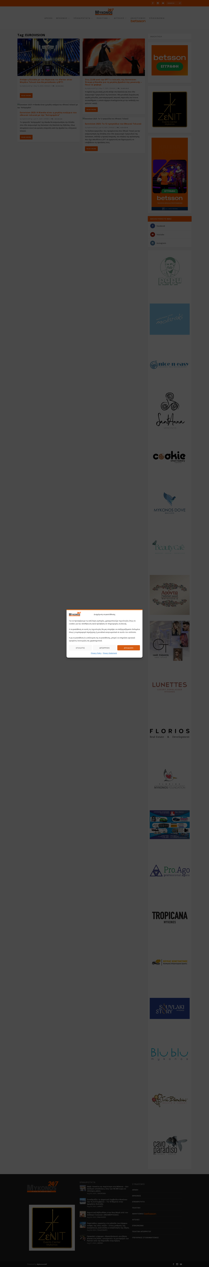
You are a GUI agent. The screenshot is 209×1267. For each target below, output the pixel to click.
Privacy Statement (110, 653)
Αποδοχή (128, 648)
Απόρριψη (104, 648)
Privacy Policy (96, 653)
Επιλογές (80, 648)
